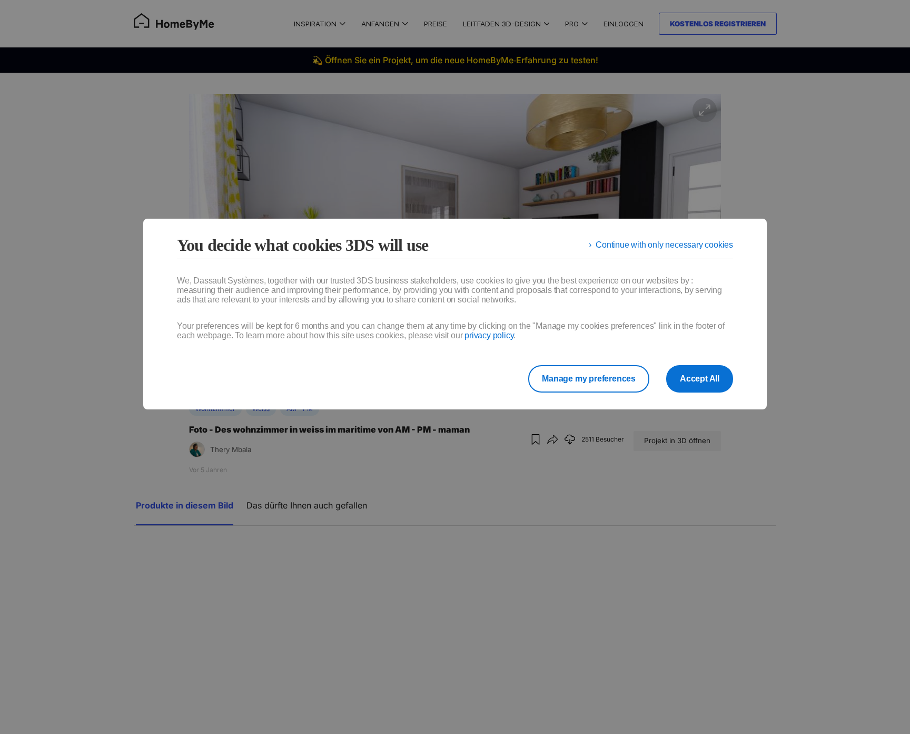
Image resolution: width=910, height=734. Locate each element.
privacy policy (488, 335)
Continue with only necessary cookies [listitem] (664, 244)
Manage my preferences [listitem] (589, 378)
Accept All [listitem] (699, 378)
